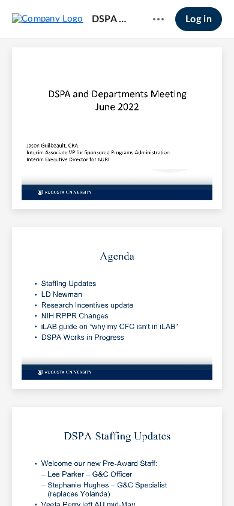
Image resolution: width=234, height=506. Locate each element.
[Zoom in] (137, 476)
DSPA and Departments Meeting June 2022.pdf (111, 19)
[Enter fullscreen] (205, 476)
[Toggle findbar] (28, 476)
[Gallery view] (184, 476)
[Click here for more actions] (158, 19)
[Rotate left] (161, 476)
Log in (198, 19)
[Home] (47, 19)
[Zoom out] (96, 476)
